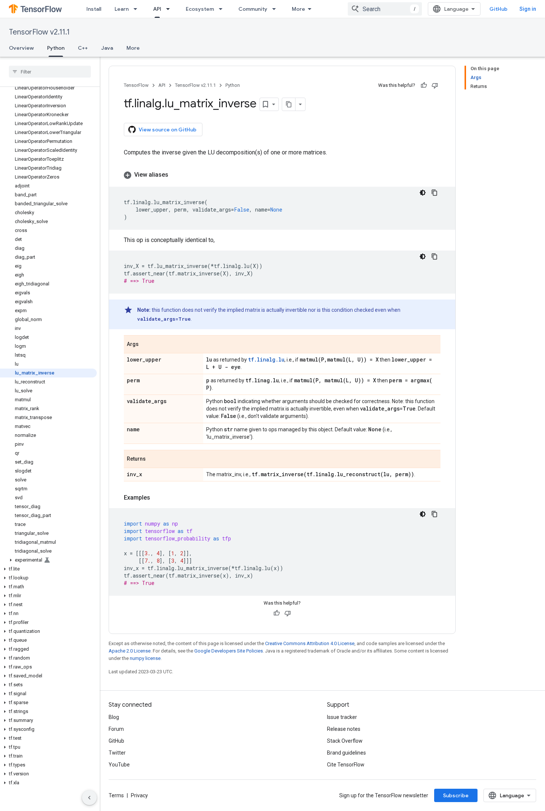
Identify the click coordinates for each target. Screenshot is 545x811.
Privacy (139, 795)
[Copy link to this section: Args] (146, 344)
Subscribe (456, 795)
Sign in (527, 9)
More (298, 9)
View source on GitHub (167, 129)
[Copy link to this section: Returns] (153, 459)
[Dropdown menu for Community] (276, 9)
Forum (116, 729)
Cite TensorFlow (345, 765)
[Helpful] (423, 85)
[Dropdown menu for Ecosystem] (223, 9)
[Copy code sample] (434, 193)
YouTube (119, 765)
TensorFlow (136, 85)
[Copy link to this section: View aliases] (175, 174)
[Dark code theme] (423, 193)
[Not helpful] (434, 85)
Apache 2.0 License (130, 651)
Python (56, 48)
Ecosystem (200, 9)
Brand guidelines (346, 753)
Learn (122, 9)
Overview (21, 48)
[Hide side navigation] (89, 797)
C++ (83, 48)
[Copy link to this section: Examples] (157, 497)
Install (93, 9)
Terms (116, 795)
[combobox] (385, 9)
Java (107, 48)
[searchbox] (50, 72)
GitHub (498, 9)
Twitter (117, 753)
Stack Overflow (345, 741)
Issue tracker (342, 717)
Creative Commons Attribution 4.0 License (309, 643)
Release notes (343, 729)
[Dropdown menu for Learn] (137, 9)
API (157, 9)
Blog (114, 717)
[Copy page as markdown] (288, 104)
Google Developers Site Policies (228, 651)
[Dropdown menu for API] (170, 9)
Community (252, 9)
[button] (48, 560)
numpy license (145, 658)
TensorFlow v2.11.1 (39, 32)
